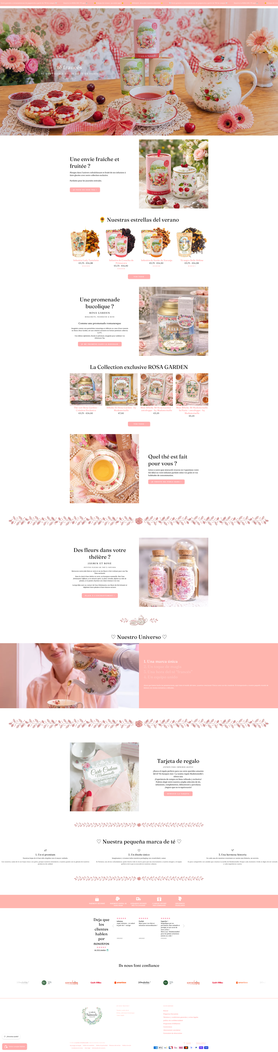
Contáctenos (167, 1027)
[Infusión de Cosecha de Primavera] (121, 242)
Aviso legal (87, 1048)
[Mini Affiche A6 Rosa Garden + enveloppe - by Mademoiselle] (156, 389)
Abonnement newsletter (171, 1030)
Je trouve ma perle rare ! (166, 482)
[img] (101, 947)
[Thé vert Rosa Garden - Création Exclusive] (86, 389)
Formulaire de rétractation (172, 1033)
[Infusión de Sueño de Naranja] (156, 242)
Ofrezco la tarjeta (178, 794)
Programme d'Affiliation (171, 1024)
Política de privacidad (102, 1045)
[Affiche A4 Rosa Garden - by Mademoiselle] (121, 389)
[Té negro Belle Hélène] (192, 242)
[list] (139, 857)
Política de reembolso (88, 1045)
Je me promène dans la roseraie (99, 344)
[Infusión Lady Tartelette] (86, 242)
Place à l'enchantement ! (100, 596)
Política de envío (126, 1045)
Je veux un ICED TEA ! (85, 190)
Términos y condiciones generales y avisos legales (180, 1017)
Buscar (165, 1011)
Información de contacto (98, 1048)
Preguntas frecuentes (170, 1014)
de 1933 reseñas (100, 950)
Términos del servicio (115, 1045)
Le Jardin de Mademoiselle (81, 1042)
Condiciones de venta (77, 1048)
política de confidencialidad (173, 1020)
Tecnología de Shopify (75, 1045)
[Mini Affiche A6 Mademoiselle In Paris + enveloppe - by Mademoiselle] (192, 389)
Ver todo (139, 277)
